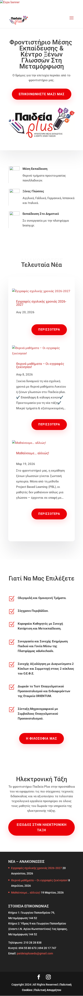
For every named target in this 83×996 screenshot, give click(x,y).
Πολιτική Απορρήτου (47, 990)
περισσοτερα (49, 329)
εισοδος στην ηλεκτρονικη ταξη (41, 827)
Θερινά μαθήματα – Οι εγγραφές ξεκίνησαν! (40, 365)
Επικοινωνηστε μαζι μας (41, 94)
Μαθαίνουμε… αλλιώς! (32, 453)
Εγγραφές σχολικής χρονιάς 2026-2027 (41, 303)
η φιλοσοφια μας (41, 738)
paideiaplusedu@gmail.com (35, 953)
